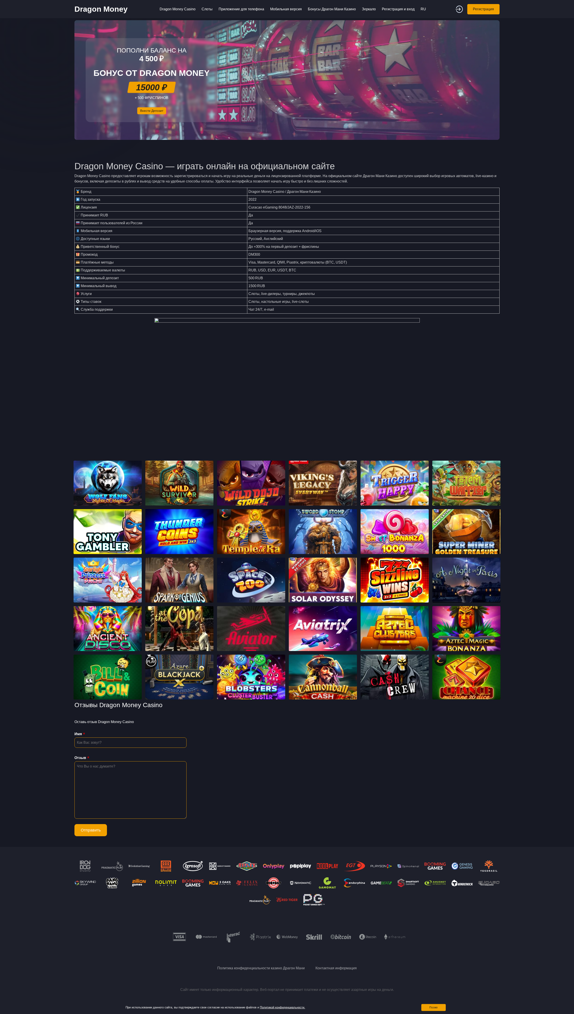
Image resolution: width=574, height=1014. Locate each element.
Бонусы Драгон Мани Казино (332, 9)
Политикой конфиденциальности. (282, 1007)
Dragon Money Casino (178, 9)
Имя (78, 734)
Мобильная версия (286, 9)
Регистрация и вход (398, 9)
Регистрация (483, 9)
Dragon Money (101, 9)
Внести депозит (151, 110)
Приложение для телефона (241, 9)
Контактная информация (336, 968)
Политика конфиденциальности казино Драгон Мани (261, 968)
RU (423, 9)
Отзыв (80, 758)
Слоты (207, 9)
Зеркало (369, 9)
